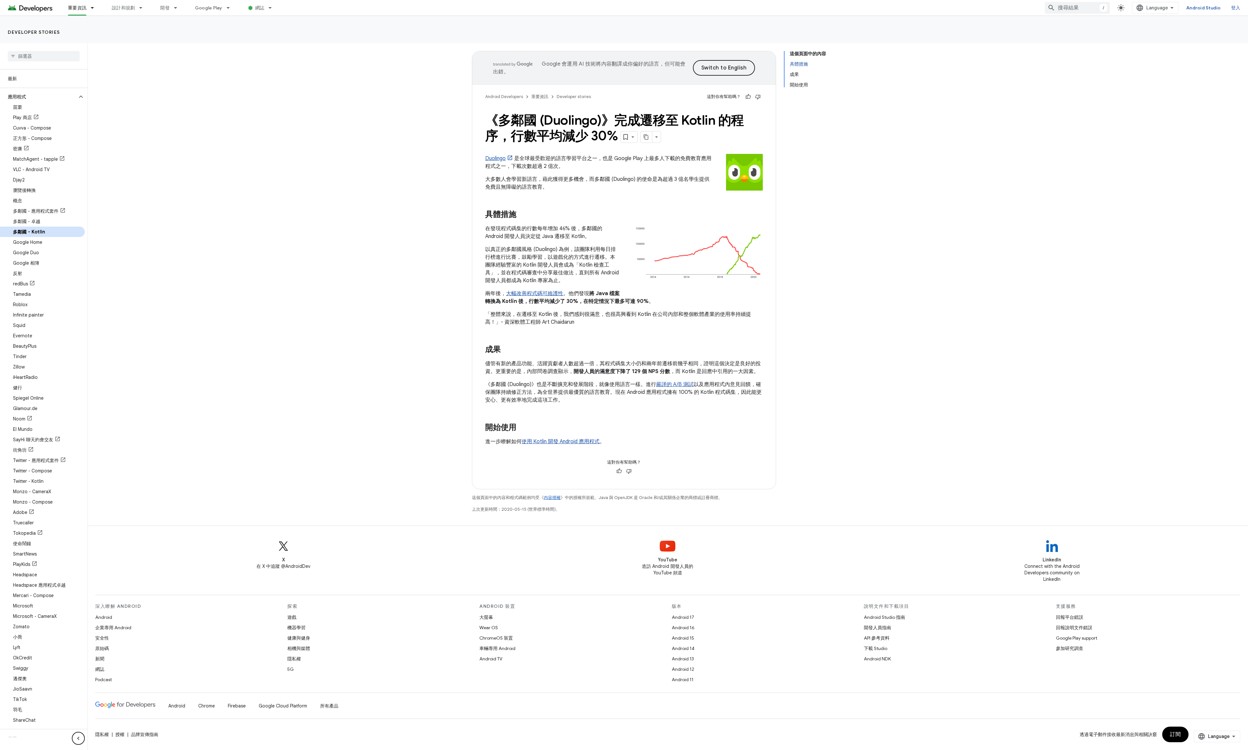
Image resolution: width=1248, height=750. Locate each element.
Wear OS (488, 628)
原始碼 (102, 648)
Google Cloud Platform (283, 706)
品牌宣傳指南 (144, 734)
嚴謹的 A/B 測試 (675, 384)
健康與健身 (298, 638)
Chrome (206, 706)
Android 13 (683, 659)
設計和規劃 (123, 8)
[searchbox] (44, 56)
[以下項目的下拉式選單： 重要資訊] (95, 8)
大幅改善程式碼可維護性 (534, 293)
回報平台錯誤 (1069, 617)
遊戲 (291, 617)
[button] (38, 97)
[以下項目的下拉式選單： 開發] (178, 8)
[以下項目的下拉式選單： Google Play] (231, 8)
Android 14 (683, 648)
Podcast (103, 679)
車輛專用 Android (497, 648)
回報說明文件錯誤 (1074, 628)
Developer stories (34, 32)
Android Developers (504, 96)
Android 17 (683, 617)
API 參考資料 (877, 638)
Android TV (490, 659)
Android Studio (1203, 8)
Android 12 (683, 669)
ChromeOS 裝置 (496, 638)
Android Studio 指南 (884, 617)
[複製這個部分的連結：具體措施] (522, 215)
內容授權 (552, 497)
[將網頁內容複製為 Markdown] (646, 137)
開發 (165, 8)
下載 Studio (875, 648)
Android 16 (683, 628)
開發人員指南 (877, 628)
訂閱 (1175, 734)
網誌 (260, 8)
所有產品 (329, 706)
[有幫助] (748, 97)
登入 (1236, 8)
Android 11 (683, 679)
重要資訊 (77, 8)
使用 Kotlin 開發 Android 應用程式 (561, 441)
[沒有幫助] (758, 97)
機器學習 (296, 628)
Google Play (208, 8)
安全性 (102, 638)
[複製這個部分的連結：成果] (507, 350)
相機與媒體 (298, 648)
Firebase (237, 706)
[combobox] (1077, 8)
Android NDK (877, 659)
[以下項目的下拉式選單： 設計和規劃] (143, 8)
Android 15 (683, 638)
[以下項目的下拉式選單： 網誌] (273, 8)
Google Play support (1076, 638)
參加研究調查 (1069, 648)
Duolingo (495, 158)
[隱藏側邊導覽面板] (78, 738)
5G (290, 669)
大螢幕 (486, 617)
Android (103, 617)
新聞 (99, 659)
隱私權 (294, 659)
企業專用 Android (113, 628)
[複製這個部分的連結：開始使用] (522, 428)
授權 (119, 734)
